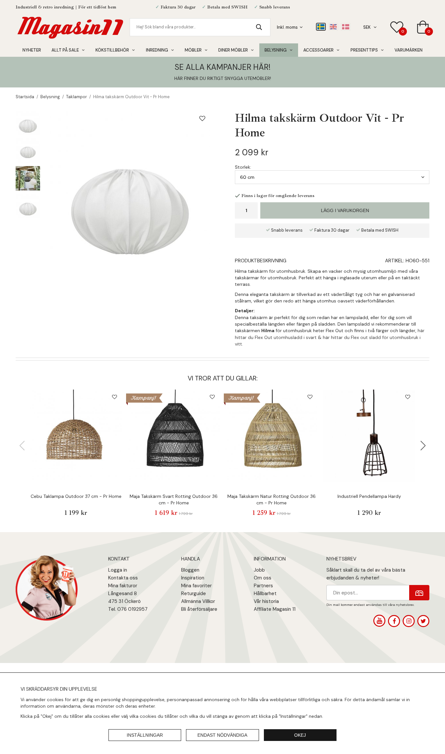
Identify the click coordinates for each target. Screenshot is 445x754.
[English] (333, 26)
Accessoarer (318, 50)
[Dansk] (345, 26)
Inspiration (192, 578)
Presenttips (364, 50)
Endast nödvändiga (222, 735)
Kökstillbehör (112, 50)
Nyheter (31, 50)
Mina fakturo (122, 585)
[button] (423, 446)
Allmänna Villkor (198, 601)
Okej (300, 735)
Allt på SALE (65, 50)
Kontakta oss (123, 578)
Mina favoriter (196, 585)
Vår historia (266, 601)
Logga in (117, 570)
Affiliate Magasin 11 (274, 609)
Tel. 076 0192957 (128, 609)
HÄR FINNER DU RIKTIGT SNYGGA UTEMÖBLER (222, 78)
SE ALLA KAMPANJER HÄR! (222, 67)
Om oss (262, 578)
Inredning (157, 50)
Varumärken (409, 50)
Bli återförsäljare (199, 609)
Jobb (259, 570)
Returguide (193, 593)
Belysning (276, 50)
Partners (263, 585)
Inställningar (145, 735)
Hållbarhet (265, 593)
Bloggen (190, 570)
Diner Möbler (233, 50)
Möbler (193, 50)
